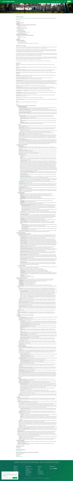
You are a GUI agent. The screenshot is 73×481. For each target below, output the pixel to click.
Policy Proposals (28, 475)
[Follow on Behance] (56, 468)
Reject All (10, 477)
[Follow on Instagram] (51, 468)
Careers (27, 474)
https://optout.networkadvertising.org (26, 178)
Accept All (15, 477)
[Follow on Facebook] (52, 468)
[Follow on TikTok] (53, 468)
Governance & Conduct (41, 474)
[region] (10, 475)
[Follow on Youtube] (55, 468)
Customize (5, 477)
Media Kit (15, 467)
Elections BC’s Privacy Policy (30, 18)
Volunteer (27, 467)
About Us (39, 467)
